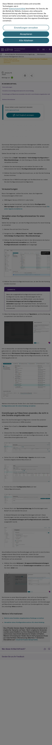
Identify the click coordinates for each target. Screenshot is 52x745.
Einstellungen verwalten (26, 27)
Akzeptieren (26, 34)
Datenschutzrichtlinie (17, 9)
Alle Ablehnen (26, 40)
